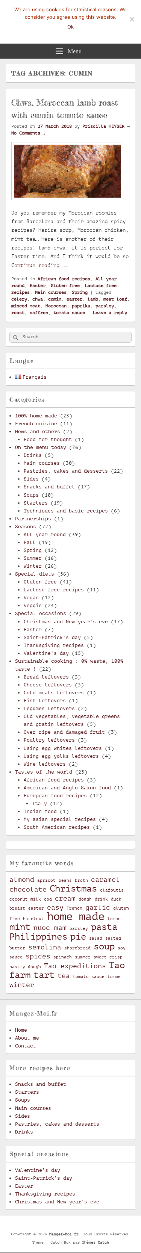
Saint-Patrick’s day (43, 1178)
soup (104, 946)
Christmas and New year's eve (66, 621)
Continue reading (39, 265)
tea (64, 975)
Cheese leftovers (48, 685)
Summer (33, 558)
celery (19, 299)
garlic (97, 907)
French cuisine (36, 423)
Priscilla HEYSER (103, 126)
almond (21, 879)
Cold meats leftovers (54, 692)
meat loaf (115, 299)
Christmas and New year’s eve (57, 1202)
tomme (114, 977)
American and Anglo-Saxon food (67, 787)
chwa (37, 299)
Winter (33, 566)
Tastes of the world (43, 772)
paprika (81, 305)
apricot (46, 880)
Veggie (33, 605)
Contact (25, 1046)
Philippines (38, 936)
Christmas (73, 888)
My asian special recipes (60, 819)
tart (44, 975)
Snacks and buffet (49, 487)
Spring (80, 292)
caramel (105, 879)
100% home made (36, 416)
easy (55, 907)
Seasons (25, 526)
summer (83, 957)
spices (38, 956)
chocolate (28, 889)
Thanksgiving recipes (54, 645)
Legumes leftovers (49, 708)
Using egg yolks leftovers (61, 756)
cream (65, 898)
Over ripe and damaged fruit (64, 732)
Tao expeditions (75, 966)
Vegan (31, 597)
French (74, 908)
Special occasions (40, 613)
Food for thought (48, 439)
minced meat (25, 305)
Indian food (40, 811)
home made (76, 916)
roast (17, 312)
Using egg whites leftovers (63, 748)
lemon (114, 919)
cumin (54, 299)
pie (78, 936)
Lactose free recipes (54, 589)
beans (65, 880)
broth (81, 880)
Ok (70, 27)
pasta (104, 927)
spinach (62, 957)
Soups (31, 495)
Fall (30, 542)
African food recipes (64, 278)
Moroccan (56, 305)
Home (21, 1030)
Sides (31, 479)
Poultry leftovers (49, 740)
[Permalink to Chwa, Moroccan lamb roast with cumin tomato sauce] (67, 204)
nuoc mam (50, 927)
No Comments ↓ (28, 133)
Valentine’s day (37, 1170)
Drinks (33, 455)
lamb (93, 299)
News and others (37, 431)
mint (19, 927)
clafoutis (112, 890)
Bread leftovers (46, 677)
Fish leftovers (45, 700)
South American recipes (57, 827)
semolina (44, 947)
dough (85, 899)
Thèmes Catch (95, 1242)
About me (27, 1038)
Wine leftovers (45, 764)
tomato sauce (69, 312)
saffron (39, 312)
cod (48, 899)
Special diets (34, 574)
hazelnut (33, 919)
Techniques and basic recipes (66, 511)
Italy (39, 803)
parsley (105, 305)
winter (21, 984)
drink (101, 899)
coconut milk (25, 899)
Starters (36, 503)
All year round (45, 534)
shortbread (77, 948)
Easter (37, 285)
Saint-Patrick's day (52, 637)
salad (95, 938)
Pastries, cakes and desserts (66, 471)
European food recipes (55, 795)
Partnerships (33, 518)
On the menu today (40, 447)
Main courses (51, 292)
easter (74, 299)
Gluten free (65, 285)
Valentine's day (46, 653)
